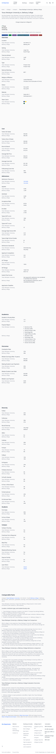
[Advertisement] (23, 116)
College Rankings (27, 726)
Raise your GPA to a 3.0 (49, 732)
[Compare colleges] (50, 3)
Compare (31, 3)
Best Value (25, 731)
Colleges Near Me (38, 740)
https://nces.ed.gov (24, 715)
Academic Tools (38, 2)
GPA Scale (47, 739)
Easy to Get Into (27, 744)
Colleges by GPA (38, 730)
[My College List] (52, 3)
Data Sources (16, 726)
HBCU (24, 737)
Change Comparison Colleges (23, 22)
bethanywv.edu (27, 96)
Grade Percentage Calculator (49, 736)
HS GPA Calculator (49, 729)
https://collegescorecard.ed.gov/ (9, 716)
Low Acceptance (27, 746)
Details (25, 567)
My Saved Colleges (38, 735)
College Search (37, 733)
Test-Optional (26, 740)
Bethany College (34, 598)
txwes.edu (26, 94)
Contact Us (15, 733)
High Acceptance (27, 742)
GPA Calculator (48, 726)
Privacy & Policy (15, 752)
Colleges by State (38, 742)
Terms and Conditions (6, 752)
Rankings (24, 3)
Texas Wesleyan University (12, 598)
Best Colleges (26, 729)
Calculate (26, 181)
